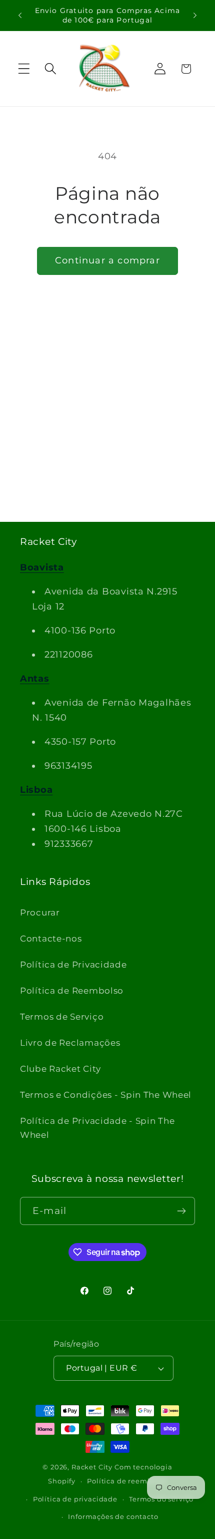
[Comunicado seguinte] (195, 16)
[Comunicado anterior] (20, 16)
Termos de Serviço (62, 1017)
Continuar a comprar (107, 260)
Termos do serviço (161, 1499)
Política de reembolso (127, 1481)
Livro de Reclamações (70, 1043)
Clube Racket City (60, 1069)
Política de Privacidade (73, 965)
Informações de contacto (113, 1516)
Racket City (92, 1467)
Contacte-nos (51, 939)
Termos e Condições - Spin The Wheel (106, 1095)
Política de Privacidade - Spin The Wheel (97, 1128)
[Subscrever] (181, 1211)
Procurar (40, 912)
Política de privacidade (75, 1499)
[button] (24, 69)
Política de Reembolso (72, 991)
